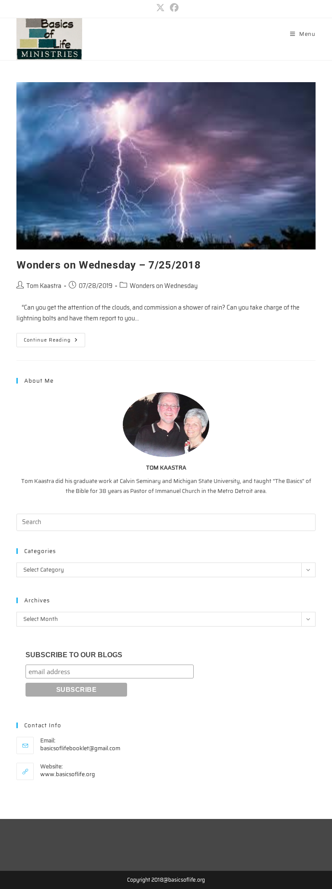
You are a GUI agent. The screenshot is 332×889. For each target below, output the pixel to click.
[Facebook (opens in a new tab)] (173, 7)
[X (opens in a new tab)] (160, 7)
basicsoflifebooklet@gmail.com (80, 748)
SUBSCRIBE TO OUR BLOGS (74, 655)
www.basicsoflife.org (67, 774)
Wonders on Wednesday (164, 286)
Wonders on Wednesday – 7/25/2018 (108, 265)
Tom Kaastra (43, 286)
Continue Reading (54, 341)
